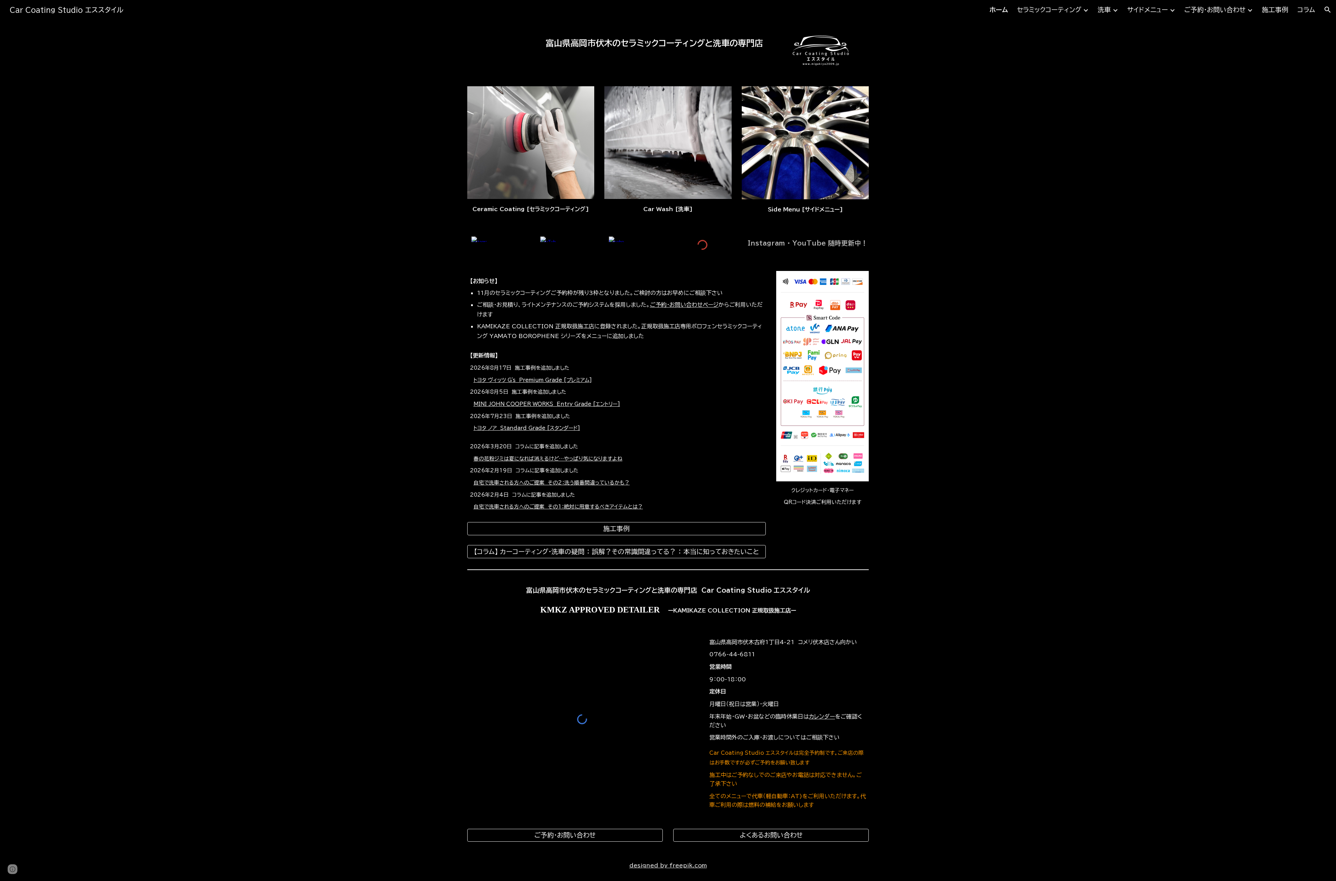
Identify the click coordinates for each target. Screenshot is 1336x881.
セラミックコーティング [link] (1049, 10)
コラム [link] (1306, 10)
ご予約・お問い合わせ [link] (1215, 10)
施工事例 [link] (1275, 10)
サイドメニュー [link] (1147, 10)
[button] (1327, 9)
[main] (616, 41)
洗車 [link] (1104, 10)
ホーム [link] (998, 10)
